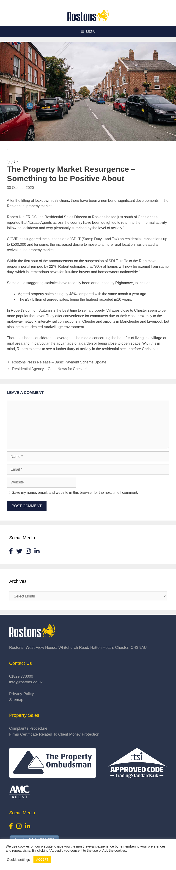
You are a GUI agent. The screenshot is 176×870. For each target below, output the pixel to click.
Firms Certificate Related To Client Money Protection (54, 734)
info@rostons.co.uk (26, 682)
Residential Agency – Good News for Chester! (49, 369)
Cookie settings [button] (18, 860)
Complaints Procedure (28, 728)
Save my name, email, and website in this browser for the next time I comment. (75, 492)
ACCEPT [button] (42, 859)
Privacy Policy (21, 694)
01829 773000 (21, 676)
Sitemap (16, 700)
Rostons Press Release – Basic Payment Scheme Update (59, 362)
